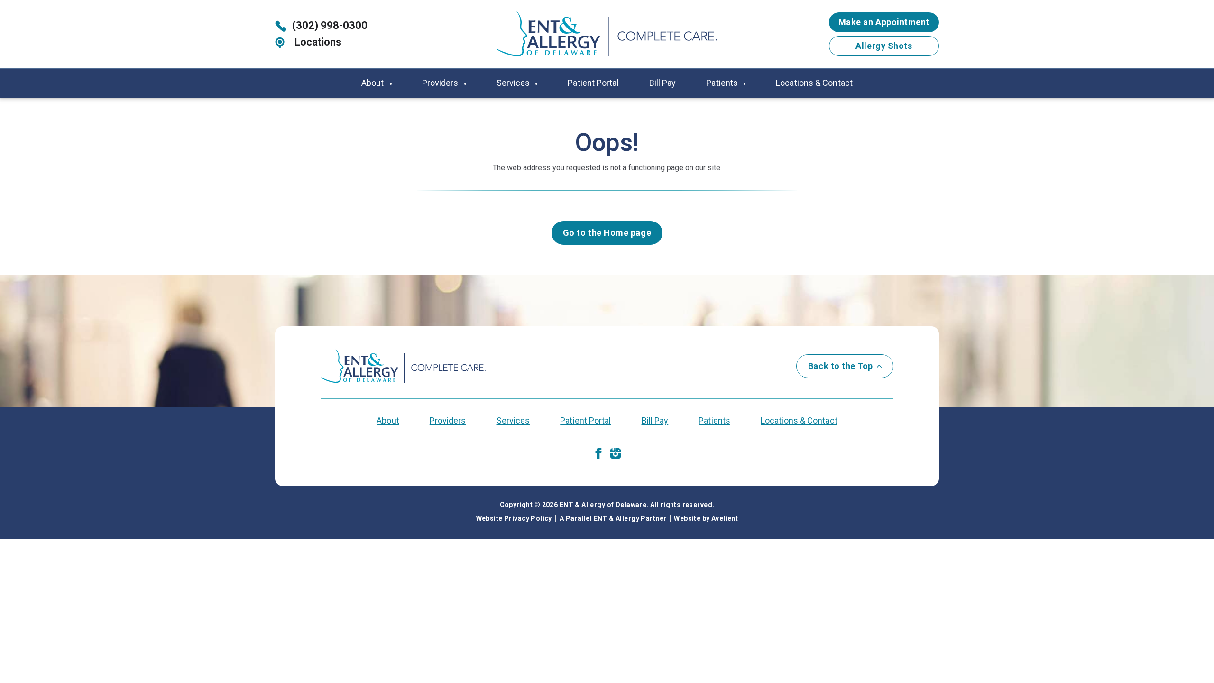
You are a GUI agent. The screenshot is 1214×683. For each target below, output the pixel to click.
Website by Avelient (706, 518)
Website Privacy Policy (514, 518)
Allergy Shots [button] (883, 46)
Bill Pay (662, 83)
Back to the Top (840, 366)
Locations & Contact (814, 83)
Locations (316, 42)
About (373, 83)
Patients (723, 83)
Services (514, 83)
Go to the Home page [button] (607, 233)
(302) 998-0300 (330, 25)
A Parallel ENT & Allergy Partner (613, 518)
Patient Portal (593, 83)
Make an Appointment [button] (883, 22)
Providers (441, 83)
